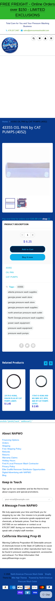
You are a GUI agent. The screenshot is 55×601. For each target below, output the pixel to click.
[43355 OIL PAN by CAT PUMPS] (27, 171)
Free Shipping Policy (11, 449)
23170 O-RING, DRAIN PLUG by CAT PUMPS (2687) (13, 398)
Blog (4, 475)
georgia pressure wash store (21, 302)
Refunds (6, 452)
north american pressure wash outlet (25, 312)
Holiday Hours (8, 460)
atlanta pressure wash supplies (22, 292)
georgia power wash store (20, 297)
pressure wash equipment (20, 328)
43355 (20, 287)
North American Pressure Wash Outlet (27, 574)
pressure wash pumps (18, 333)
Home (5, 121)
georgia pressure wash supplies (23, 307)
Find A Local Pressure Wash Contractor (20, 463)
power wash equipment (19, 323)
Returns (6, 454)
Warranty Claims (9, 457)
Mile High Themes (19, 578)
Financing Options (10, 440)
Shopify (48, 574)
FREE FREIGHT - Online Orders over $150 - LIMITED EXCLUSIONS (27, 9)
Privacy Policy (8, 466)
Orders (5, 443)
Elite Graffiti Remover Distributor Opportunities (23, 469)
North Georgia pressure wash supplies (26, 318)
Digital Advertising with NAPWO (16, 472)
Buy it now (27, 257)
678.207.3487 (13, 30)
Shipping (6, 446)
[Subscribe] (49, 499)
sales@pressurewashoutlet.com (36, 30)
